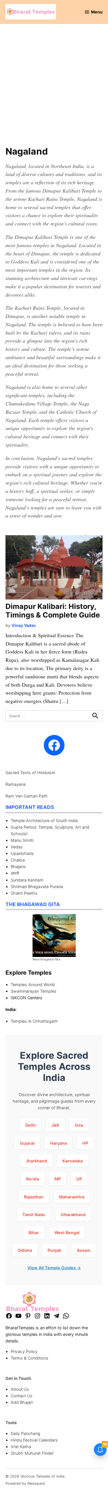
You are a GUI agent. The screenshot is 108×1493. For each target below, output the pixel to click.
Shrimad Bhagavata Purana (37, 886)
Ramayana (15, 784)
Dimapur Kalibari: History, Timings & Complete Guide (52, 610)
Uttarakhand (73, 1214)
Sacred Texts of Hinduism (30, 772)
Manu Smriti (22, 840)
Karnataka (72, 1160)
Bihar (34, 1232)
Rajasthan (33, 1196)
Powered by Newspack (25, 1483)
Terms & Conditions (29, 1358)
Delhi (30, 1125)
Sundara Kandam (27, 880)
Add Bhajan (22, 1402)
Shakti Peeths (24, 893)
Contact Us (22, 1395)
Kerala (32, 1178)
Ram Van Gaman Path (26, 796)
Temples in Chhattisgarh (34, 1021)
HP (85, 1143)
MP (57, 1178)
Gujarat (27, 1143)
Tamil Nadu (33, 1214)
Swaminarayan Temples (33, 991)
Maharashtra (71, 1196)
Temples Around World (33, 984)
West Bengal (66, 1232)
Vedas (17, 846)
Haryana (58, 1143)
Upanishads (22, 853)
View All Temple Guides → (54, 1267)
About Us (20, 1389)
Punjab (54, 1250)
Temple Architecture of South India (44, 820)
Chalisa (18, 860)
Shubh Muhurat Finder (32, 1453)
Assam (83, 1250)
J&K (55, 1125)
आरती (15, 873)
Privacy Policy (24, 1351)
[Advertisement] (54, 88)
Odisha (25, 1250)
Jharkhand (36, 1160)
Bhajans (18, 866)
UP (79, 1178)
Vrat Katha (21, 1446)
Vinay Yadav (24, 625)
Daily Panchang (25, 1433)
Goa (79, 1125)
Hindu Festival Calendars (34, 1440)
